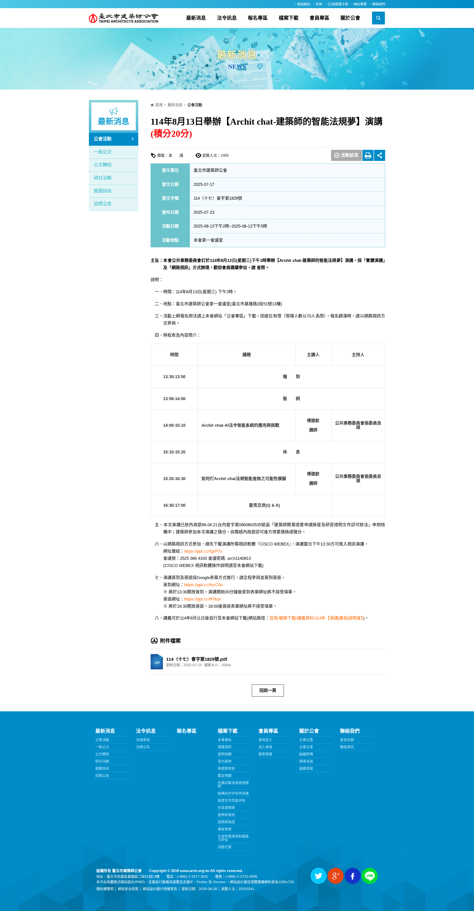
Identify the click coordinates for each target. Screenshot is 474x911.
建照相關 (225, 754)
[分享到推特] (319, 876)
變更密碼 (265, 754)
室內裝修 (225, 761)
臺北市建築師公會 (124, 18)
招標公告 (103, 203)
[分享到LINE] (370, 876)
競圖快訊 (103, 191)
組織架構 (306, 754)
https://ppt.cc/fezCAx (203, 584)
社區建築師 (226, 808)
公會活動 (103, 138)
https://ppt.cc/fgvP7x (203, 551)
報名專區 (258, 18)
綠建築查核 (226, 768)
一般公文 (103, 152)
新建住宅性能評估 (231, 800)
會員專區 (319, 18)
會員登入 (265, 740)
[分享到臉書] (353, 876)
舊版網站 (303, 4)
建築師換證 (226, 822)
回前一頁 (267, 690)
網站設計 (127, 882)
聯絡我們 (378, 4)
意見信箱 (347, 740)
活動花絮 (225, 847)
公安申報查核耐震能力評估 (233, 838)
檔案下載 (288, 18)
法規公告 (143, 747)
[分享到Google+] (336, 876)
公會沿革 (306, 747)
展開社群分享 (379, 155)
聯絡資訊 (347, 747)
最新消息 (196, 18)
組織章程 (306, 768)
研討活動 (103, 177)
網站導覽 (360, 4)
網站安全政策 (128, 889)
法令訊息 (227, 18)
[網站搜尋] (378, 18)
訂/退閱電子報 (338, 4)
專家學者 (225, 829)
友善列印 (368, 155)
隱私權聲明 (105, 889)
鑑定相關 (225, 775)
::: (289, 4)
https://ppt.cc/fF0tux (202, 599)
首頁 (319, 4)
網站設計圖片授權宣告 (160, 889)
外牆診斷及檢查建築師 (233, 784)
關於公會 (350, 18)
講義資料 (225, 747)
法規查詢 (143, 740)
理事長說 (306, 761)
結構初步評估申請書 (233, 793)
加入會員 (265, 747)
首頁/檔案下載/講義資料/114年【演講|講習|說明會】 (316, 618)
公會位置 (306, 740)
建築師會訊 (226, 815)
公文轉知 (103, 164)
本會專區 (225, 740)
